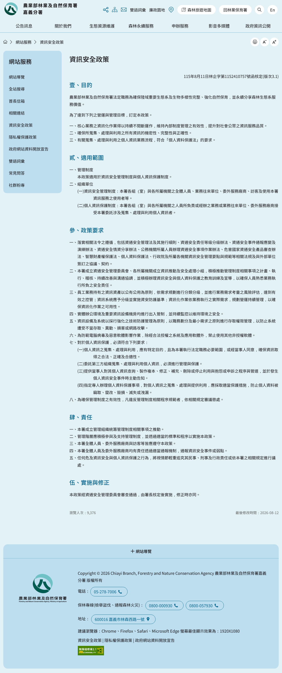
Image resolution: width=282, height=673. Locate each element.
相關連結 (17, 113)
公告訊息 (24, 26)
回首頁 (40, 8)
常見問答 (17, 173)
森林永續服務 (141, 26)
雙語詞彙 (138, 10)
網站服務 (24, 42)
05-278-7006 (105, 591)
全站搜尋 (17, 89)
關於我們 (63, 26)
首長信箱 (17, 101)
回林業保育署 (235, 10)
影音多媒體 (219, 26)
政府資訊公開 (258, 26)
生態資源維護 (102, 26)
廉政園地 (157, 10)
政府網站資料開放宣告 (28, 149)
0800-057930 (201, 605)
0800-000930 (160, 605)
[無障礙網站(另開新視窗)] (91, 650)
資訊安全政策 (52, 42)
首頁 (5, 42)
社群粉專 (17, 185)
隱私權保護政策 (23, 137)
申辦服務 (180, 26)
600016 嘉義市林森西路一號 (120, 619)
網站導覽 (17, 77)
